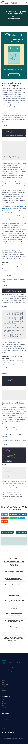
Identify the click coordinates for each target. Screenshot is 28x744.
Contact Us (4, 717)
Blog (3, 688)
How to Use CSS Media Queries (14, 585)
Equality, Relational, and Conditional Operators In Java (14, 601)
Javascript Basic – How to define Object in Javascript (14, 572)
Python (18, 18)
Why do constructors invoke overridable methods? (14, 614)
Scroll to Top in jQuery (14, 627)
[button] (24, 3)
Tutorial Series (5, 684)
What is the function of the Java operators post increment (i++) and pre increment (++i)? (14, 639)
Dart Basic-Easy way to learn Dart (14, 632)
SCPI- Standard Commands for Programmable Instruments (14, 578)
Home (13, 16)
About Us (4, 690)
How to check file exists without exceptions (14, 607)
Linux (3, 705)
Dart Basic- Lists (14, 595)
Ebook (3, 686)
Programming (12, 18)
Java (3, 701)
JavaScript (4, 703)
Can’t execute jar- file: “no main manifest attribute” (14, 621)
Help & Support (5, 719)
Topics (3, 682)
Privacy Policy (5, 723)
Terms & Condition (6, 721)
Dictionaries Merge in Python (14, 590)
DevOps (4, 707)
